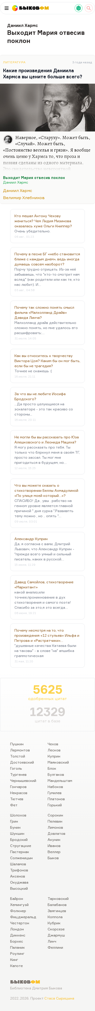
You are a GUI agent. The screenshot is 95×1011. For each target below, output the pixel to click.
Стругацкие (20, 845)
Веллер (54, 852)
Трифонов (19, 870)
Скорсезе (56, 929)
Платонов (56, 799)
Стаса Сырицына (59, 998)
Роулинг (17, 953)
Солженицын (21, 858)
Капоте (16, 965)
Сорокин (55, 815)
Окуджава (19, 882)
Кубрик (54, 923)
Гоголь (16, 768)
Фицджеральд (23, 917)
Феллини (55, 947)
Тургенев (18, 774)
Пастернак (19, 852)
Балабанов (57, 904)
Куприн (54, 756)
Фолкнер (18, 911)
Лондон (17, 929)
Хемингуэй (19, 904)
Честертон (19, 923)
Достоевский (22, 762)
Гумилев (55, 793)
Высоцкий (19, 888)
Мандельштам (60, 780)
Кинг (14, 959)
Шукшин (17, 833)
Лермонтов (20, 750)
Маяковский (58, 762)
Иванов (54, 845)
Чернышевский (23, 780)
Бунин (15, 827)
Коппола (55, 917)
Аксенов (17, 876)
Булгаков (56, 774)
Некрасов (18, 793)
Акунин (54, 839)
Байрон (16, 898)
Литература (14, 62)
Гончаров (18, 786)
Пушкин (17, 744)
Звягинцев (57, 911)
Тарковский (58, 898)
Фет (13, 805)
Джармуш (56, 935)
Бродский (19, 839)
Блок (52, 768)
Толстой (17, 756)
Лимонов (55, 827)
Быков (53, 858)
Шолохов (18, 815)
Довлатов (56, 833)
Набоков (55, 786)
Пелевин (55, 821)
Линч (52, 941)
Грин (14, 821)
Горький (55, 805)
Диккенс (17, 935)
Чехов (53, 744)
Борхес (16, 941)
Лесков (54, 750)
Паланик (17, 947)
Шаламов (18, 864)
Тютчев (16, 799)
